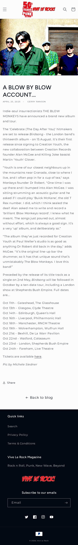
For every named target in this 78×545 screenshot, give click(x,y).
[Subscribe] (66, 502)
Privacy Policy (18, 434)
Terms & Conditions (21, 443)
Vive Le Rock (42, 541)
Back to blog (41, 397)
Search (12, 426)
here (37, 356)
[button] (5, 9)
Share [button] (11, 382)
